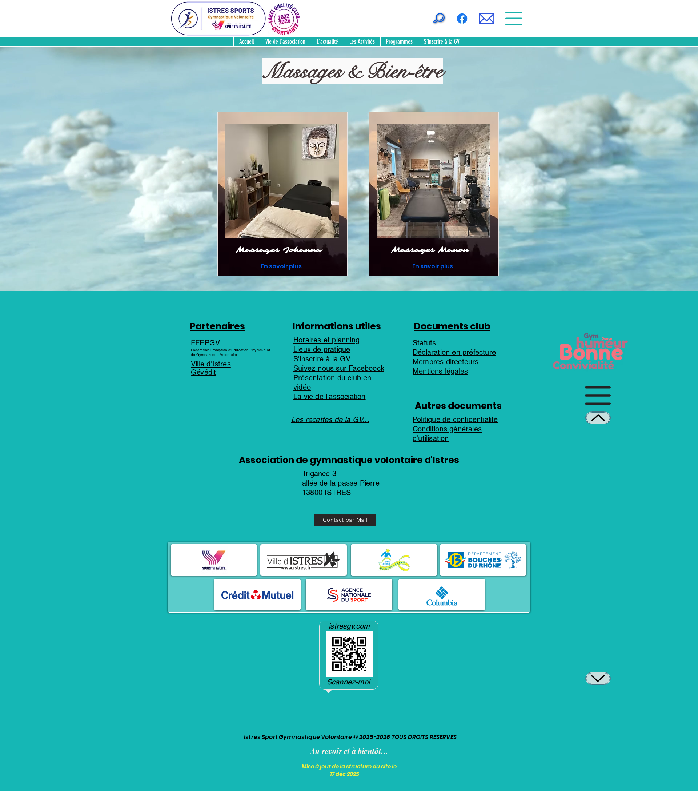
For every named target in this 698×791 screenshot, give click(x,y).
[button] (486, 18)
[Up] (598, 417)
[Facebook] (462, 18)
